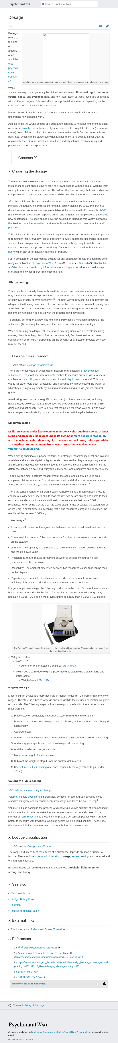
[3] (25, 519)
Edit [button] (108, 27)
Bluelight (99, 263)
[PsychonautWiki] (27, 1026)
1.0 (19, 947)
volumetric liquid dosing (68, 379)
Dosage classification (39, 846)
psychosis (14, 227)
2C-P (103, 210)
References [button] (21, 939)
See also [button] (19, 885)
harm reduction (29, 816)
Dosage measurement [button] (30, 356)
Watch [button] (101, 27)
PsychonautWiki (44, 263)
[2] (89, 484)
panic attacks (90, 223)
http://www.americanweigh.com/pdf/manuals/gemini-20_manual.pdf (47, 957)
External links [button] (23, 921)
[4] (50, 591)
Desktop (29, 1039)
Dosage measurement (40, 365)
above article (20, 825)
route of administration (47, 856)
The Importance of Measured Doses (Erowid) (37, 929)
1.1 (22, 947)
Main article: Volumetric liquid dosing (29, 790)
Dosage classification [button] (29, 838)
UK (72, 665)
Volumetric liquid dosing (21, 796)
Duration (16, 905)
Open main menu (4, 5)
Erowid (59, 263)
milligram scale (36, 379)
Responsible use (20, 893)
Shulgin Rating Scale (23, 899)
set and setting (80, 856)
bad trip (40, 223)
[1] (54, 299)
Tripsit (70, 263)
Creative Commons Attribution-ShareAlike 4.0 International (62, 1032)
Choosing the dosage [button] (29, 171)
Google (17, 267)
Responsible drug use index (28, 984)
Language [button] (11, 27)
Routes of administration (25, 910)
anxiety (26, 128)
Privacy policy (15, 1039)
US (65, 665)
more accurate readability (90, 436)
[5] (98, 800)
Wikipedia (84, 263)
